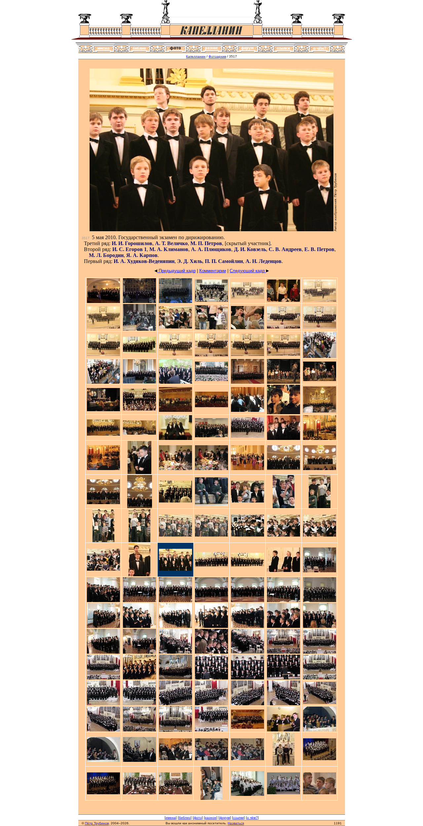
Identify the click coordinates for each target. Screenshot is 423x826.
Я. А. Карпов (142, 255)
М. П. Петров (206, 243)
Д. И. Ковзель (250, 249)
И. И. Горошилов (132, 243)
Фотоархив (217, 56)
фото (198, 817)
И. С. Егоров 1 (129, 249)
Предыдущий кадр (176, 270)
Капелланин (196, 56)
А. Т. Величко (171, 243)
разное (210, 817)
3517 (86, 238)
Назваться (236, 823)
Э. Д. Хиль (189, 261)
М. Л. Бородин (106, 255)
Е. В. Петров (319, 249)
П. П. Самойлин (224, 261)
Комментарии (212, 270)
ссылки (238, 817)
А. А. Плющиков (211, 249)
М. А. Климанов (168, 249)
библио (185, 817)
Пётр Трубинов (97, 823)
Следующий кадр (248, 270)
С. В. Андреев (285, 249)
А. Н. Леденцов (264, 261)
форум (224, 817)
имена (171, 817)
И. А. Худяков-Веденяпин (144, 261)
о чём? (252, 817)
